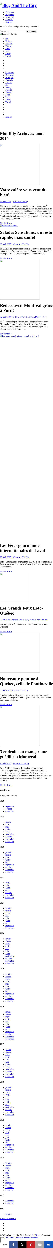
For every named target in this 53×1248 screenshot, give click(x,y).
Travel (8, 56)
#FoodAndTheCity (21, 244)
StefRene (36, 1235)
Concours (9, 12)
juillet (7, 829)
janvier (8, 852)
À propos (9, 17)
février (8, 822)
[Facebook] (13, 1244)
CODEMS (9, 1238)
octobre (8, 809)
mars (7, 913)
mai (7, 827)
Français (9, 80)
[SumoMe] (48, 1244)
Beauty (8, 41)
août (7, 832)
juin (7, 857)
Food (7, 48)
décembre (9, 811)
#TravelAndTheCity (38, 317)
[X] (22, 1244)
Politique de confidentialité (26, 1238)
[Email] (39, 1244)
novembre (9, 839)
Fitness (8, 46)
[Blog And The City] (18, 5)
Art (6, 39)
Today (8, 53)
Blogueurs (9, 14)
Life (7, 51)
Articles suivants (8, 1218)
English (8, 82)
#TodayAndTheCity (20, 620)
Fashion (8, 43)
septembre (9, 806)
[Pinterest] (30, 1244)
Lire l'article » (6, 223)
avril (7, 824)
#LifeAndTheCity (20, 201)
